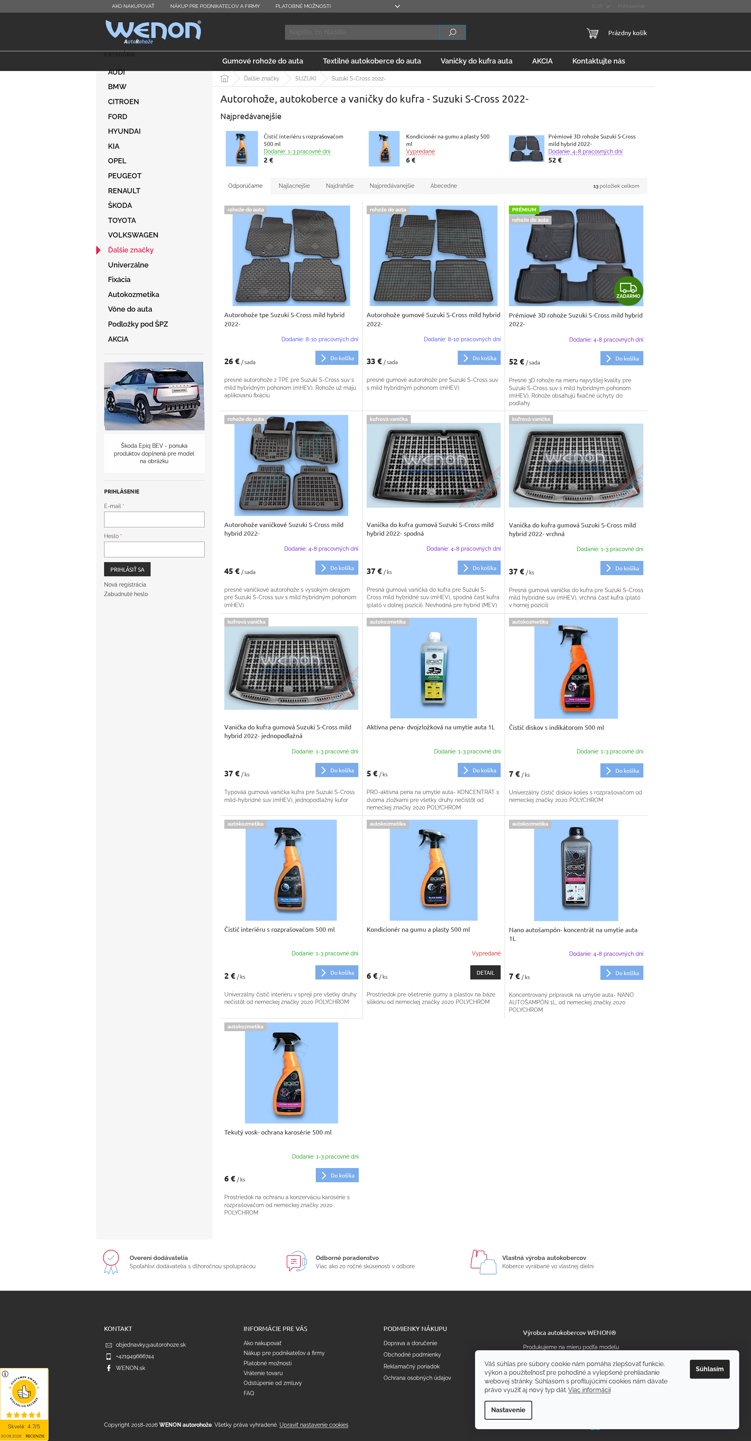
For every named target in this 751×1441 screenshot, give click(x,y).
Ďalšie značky (131, 250)
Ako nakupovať (133, 6)
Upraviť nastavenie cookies (314, 1425)
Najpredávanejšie (392, 186)
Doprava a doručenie (410, 1343)
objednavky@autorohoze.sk (151, 1345)
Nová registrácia (125, 584)
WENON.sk (130, 1368)
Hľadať (452, 32)
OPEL (117, 161)
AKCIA (118, 339)
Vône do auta (130, 309)
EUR (598, 6)
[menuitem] (262, 61)
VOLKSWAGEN (133, 235)
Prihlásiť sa (127, 569)
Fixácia (119, 279)
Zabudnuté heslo (126, 594)
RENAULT (124, 191)
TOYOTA (122, 220)
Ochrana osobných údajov (417, 1378)
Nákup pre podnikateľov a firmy (215, 6)
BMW (117, 86)
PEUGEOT (125, 176)
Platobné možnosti (303, 6)
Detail (485, 972)
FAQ (249, 1393)
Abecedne (443, 186)
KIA (113, 146)
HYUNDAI (124, 131)
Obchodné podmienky (412, 1354)
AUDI (116, 72)
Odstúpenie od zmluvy (273, 1383)
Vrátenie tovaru (263, 1373)
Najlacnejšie (294, 186)
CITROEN (123, 101)
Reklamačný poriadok (412, 1366)
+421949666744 (135, 1356)
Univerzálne (128, 265)
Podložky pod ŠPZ (138, 324)
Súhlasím (710, 1369)
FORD (117, 116)
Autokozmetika (133, 294)
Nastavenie (508, 1410)
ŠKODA (120, 205)
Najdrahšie (340, 186)
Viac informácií (589, 1390)
